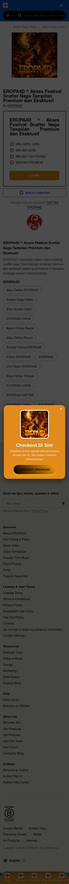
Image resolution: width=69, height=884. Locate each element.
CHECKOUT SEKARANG (34, 469)
